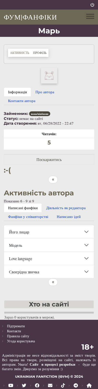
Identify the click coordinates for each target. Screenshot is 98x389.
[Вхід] (92, 5)
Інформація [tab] (17, 91)
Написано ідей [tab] (69, 216)
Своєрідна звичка (24, 271)
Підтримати (16, 326)
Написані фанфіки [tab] (23, 207)
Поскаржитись (49, 159)
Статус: (11, 118)
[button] (49, 74)
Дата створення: (20, 123)
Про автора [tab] (44, 91)
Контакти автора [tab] (21, 100)
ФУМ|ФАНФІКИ (30, 17)
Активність (19, 53)
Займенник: (16, 113)
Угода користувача (21, 341)
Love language (20, 258)
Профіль (40, 52)
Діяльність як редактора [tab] (66, 207)
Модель (15, 245)
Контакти (14, 331)
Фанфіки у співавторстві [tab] (28, 216)
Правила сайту (18, 336)
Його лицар (19, 232)
